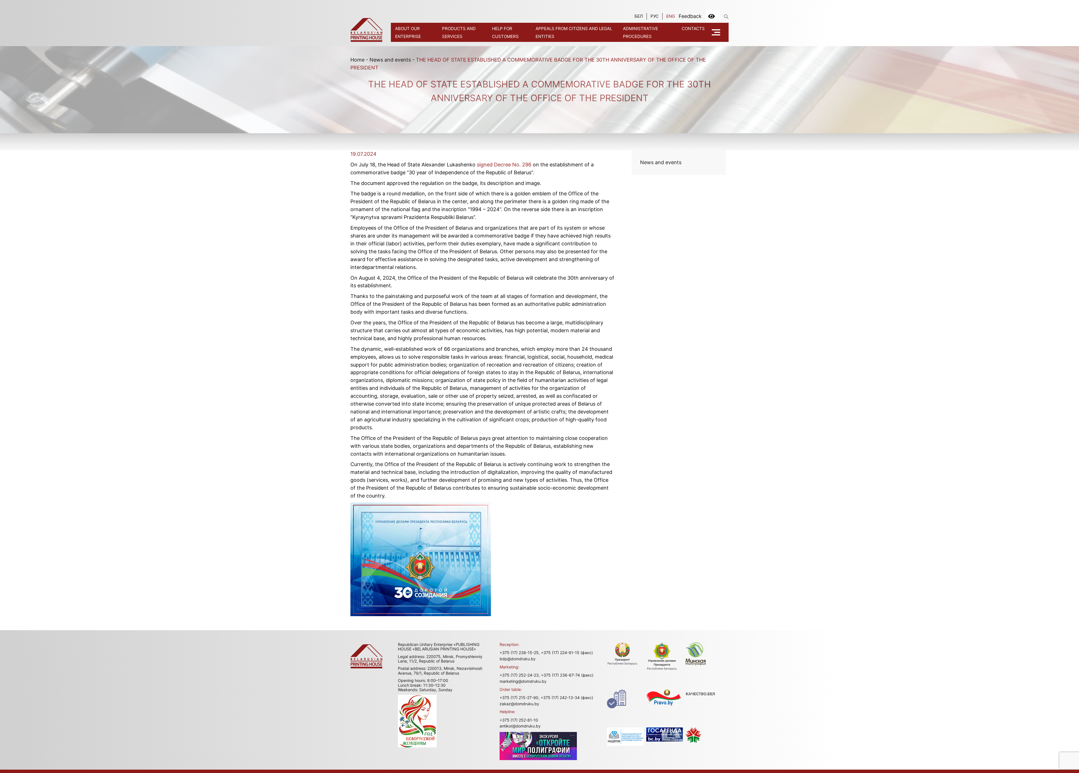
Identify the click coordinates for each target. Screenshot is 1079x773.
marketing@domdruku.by (523, 681)
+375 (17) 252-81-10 (519, 720)
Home (357, 60)
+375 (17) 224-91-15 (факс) (567, 652)
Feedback (690, 16)
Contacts (693, 28)
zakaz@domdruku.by (519, 703)
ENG (670, 16)
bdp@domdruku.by (518, 658)
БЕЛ (638, 16)
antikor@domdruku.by (520, 726)
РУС (654, 16)
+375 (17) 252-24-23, (520, 675)
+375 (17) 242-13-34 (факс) (567, 697)
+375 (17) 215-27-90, (520, 697)
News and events (390, 60)
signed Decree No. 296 (504, 165)
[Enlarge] (483, 510)
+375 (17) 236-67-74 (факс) (567, 675)
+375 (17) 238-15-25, (520, 652)
